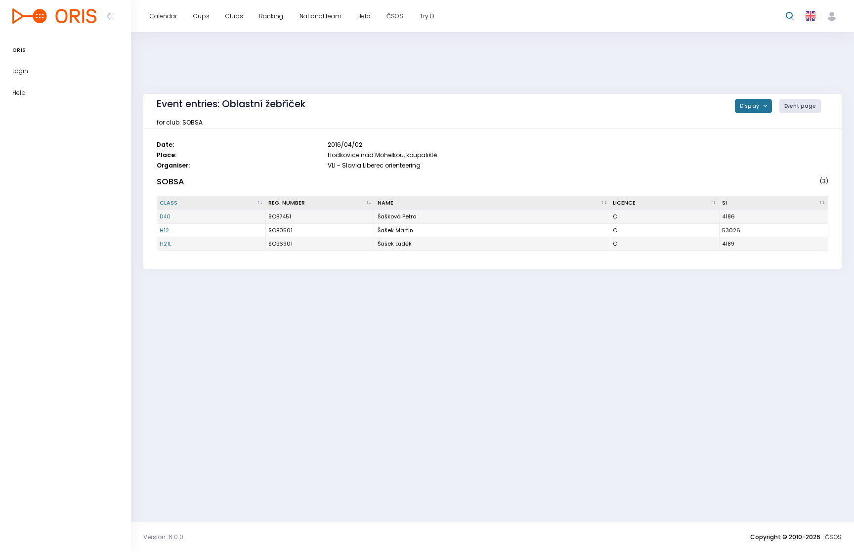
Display (750, 106)
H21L (165, 244)
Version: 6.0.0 (163, 537)
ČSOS (833, 537)
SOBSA (170, 181)
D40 (165, 216)
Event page (800, 106)
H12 (164, 230)
